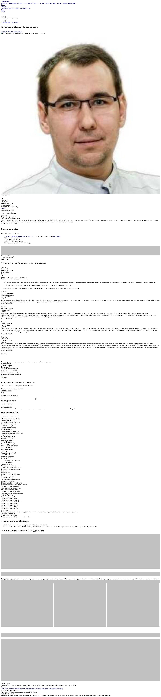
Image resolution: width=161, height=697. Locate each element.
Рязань (8, 22)
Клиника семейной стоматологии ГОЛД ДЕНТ (19, 236)
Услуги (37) (18, 31)
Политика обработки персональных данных (49, 688)
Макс (9, 390)
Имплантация (57, 3)
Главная (3, 22)
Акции (3, 11)
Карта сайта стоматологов (26, 688)
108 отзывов (57, 236)
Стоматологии (5, 1)
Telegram (3, 390)
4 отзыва (3, 208)
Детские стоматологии (24, 3)
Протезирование (47, 3)
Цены (2, 10)
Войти (3, 17)
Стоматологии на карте (69, 3)
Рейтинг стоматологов (23, 8)
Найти (3, 20)
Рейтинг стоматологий (8, 8)
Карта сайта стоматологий (9, 688)
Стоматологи (15, 22)
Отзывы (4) (11, 31)
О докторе (4, 31)
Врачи (3, 5)
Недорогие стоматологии (9, 3)
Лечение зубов (37, 3)
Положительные (9, 293)
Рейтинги (4, 6)
